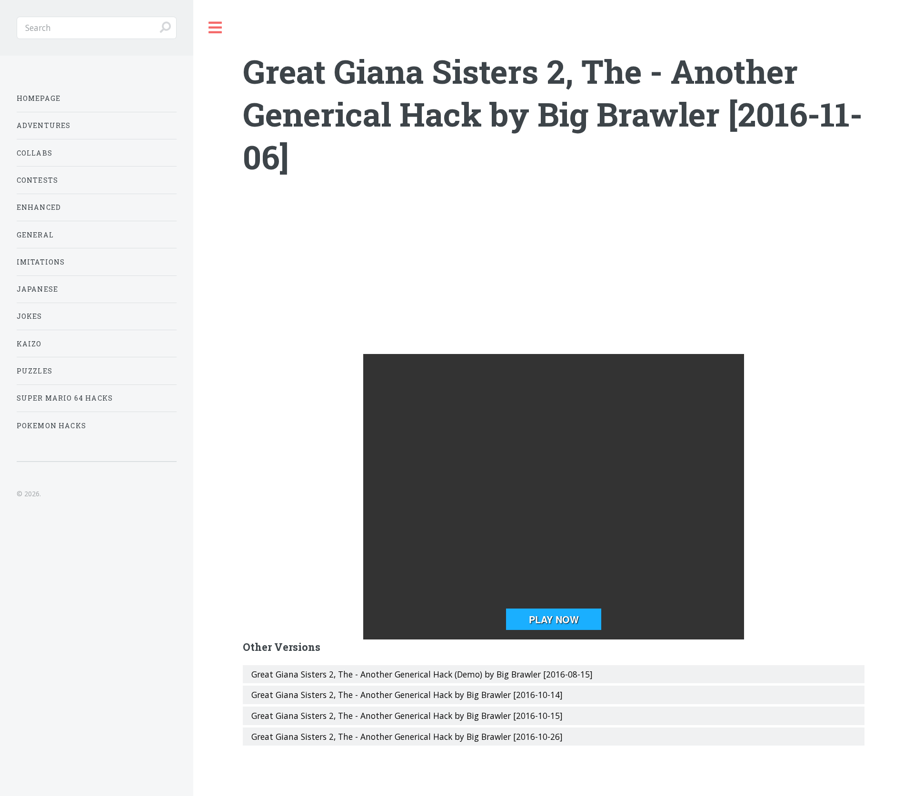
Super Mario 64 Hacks (65, 398)
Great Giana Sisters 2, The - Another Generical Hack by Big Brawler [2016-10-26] (407, 736)
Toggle (215, 28)
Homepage (38, 98)
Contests (37, 180)
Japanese (37, 289)
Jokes (29, 316)
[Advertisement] (553, 277)
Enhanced (39, 207)
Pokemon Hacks (51, 425)
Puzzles (34, 370)
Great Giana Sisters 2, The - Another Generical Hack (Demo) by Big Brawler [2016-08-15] (422, 674)
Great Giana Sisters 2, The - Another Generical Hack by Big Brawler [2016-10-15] (407, 715)
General (35, 234)
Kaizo (29, 343)
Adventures (44, 125)
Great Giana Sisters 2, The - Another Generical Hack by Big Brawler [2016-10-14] (407, 694)
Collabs (34, 152)
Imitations (41, 261)
